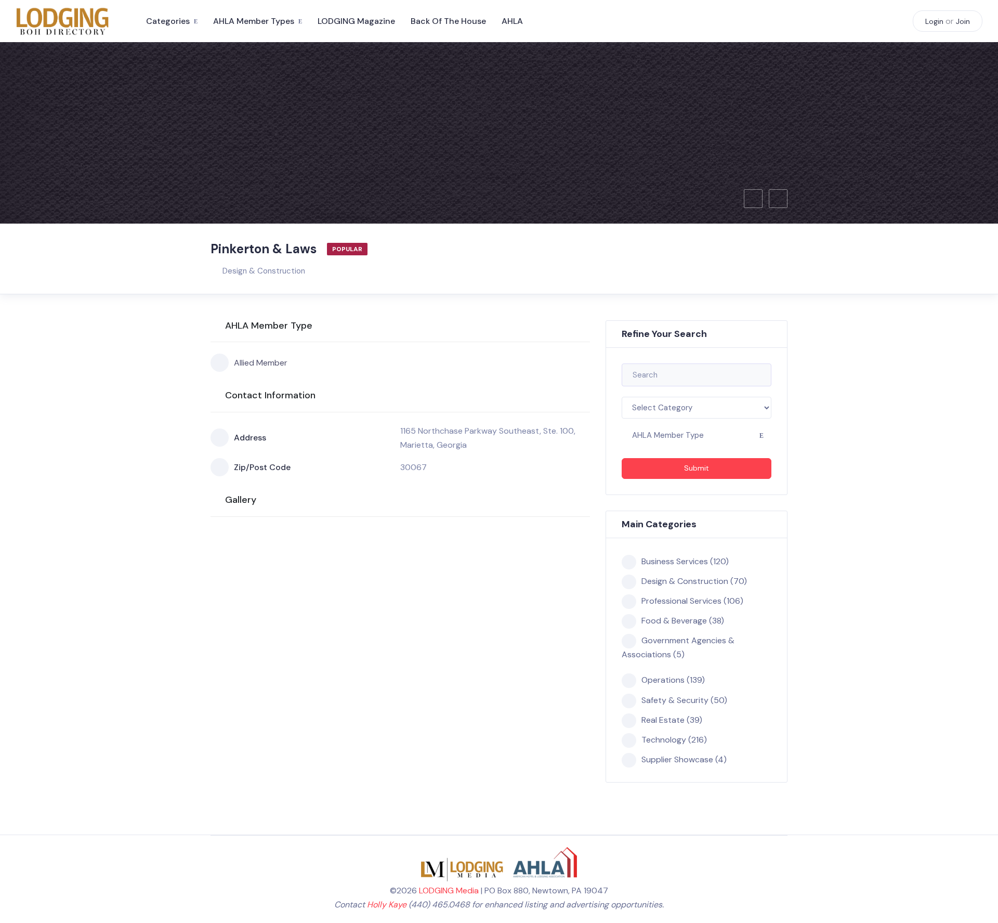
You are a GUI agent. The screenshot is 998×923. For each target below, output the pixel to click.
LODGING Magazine (356, 21)
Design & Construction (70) (694, 581)
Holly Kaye (386, 904)
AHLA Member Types (253, 21)
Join (963, 21)
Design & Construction (263, 271)
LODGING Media (449, 890)
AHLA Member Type (668, 435)
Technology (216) (674, 739)
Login (934, 21)
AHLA (512, 21)
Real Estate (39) (671, 719)
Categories (168, 21)
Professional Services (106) (692, 600)
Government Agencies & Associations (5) (678, 647)
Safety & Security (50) (684, 700)
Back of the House (448, 21)
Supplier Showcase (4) (684, 759)
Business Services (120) (685, 561)
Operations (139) (673, 679)
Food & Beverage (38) (682, 620)
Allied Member (260, 362)
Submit (696, 468)
